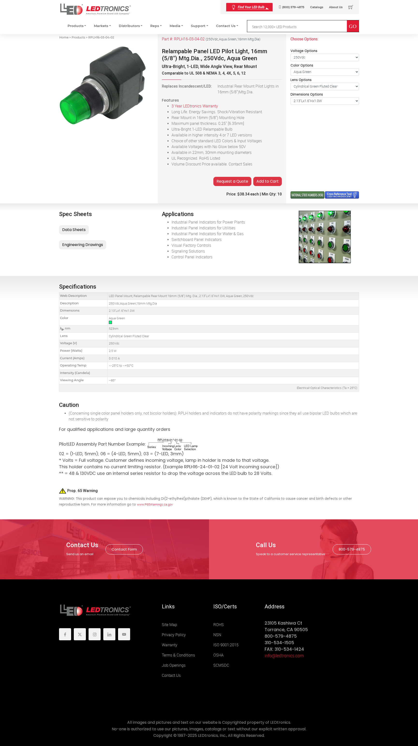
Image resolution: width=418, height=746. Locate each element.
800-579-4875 (352, 549)
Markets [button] (101, 26)
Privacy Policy (174, 635)
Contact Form (124, 549)
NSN (217, 635)
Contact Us (171, 675)
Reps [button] (154, 26)
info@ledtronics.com (284, 655)
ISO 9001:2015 (226, 645)
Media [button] (175, 26)
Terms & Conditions (178, 655)
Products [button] (75, 26)
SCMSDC (221, 665)
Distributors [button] (129, 26)
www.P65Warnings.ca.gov (155, 504)
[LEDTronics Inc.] (95, 9)
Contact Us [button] (225, 26)
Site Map (169, 624)
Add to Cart (267, 181)
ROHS (218, 624)
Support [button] (198, 26)
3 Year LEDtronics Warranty (195, 106)
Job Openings (174, 665)
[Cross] (249, 7)
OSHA (218, 655)
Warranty (169, 645)
